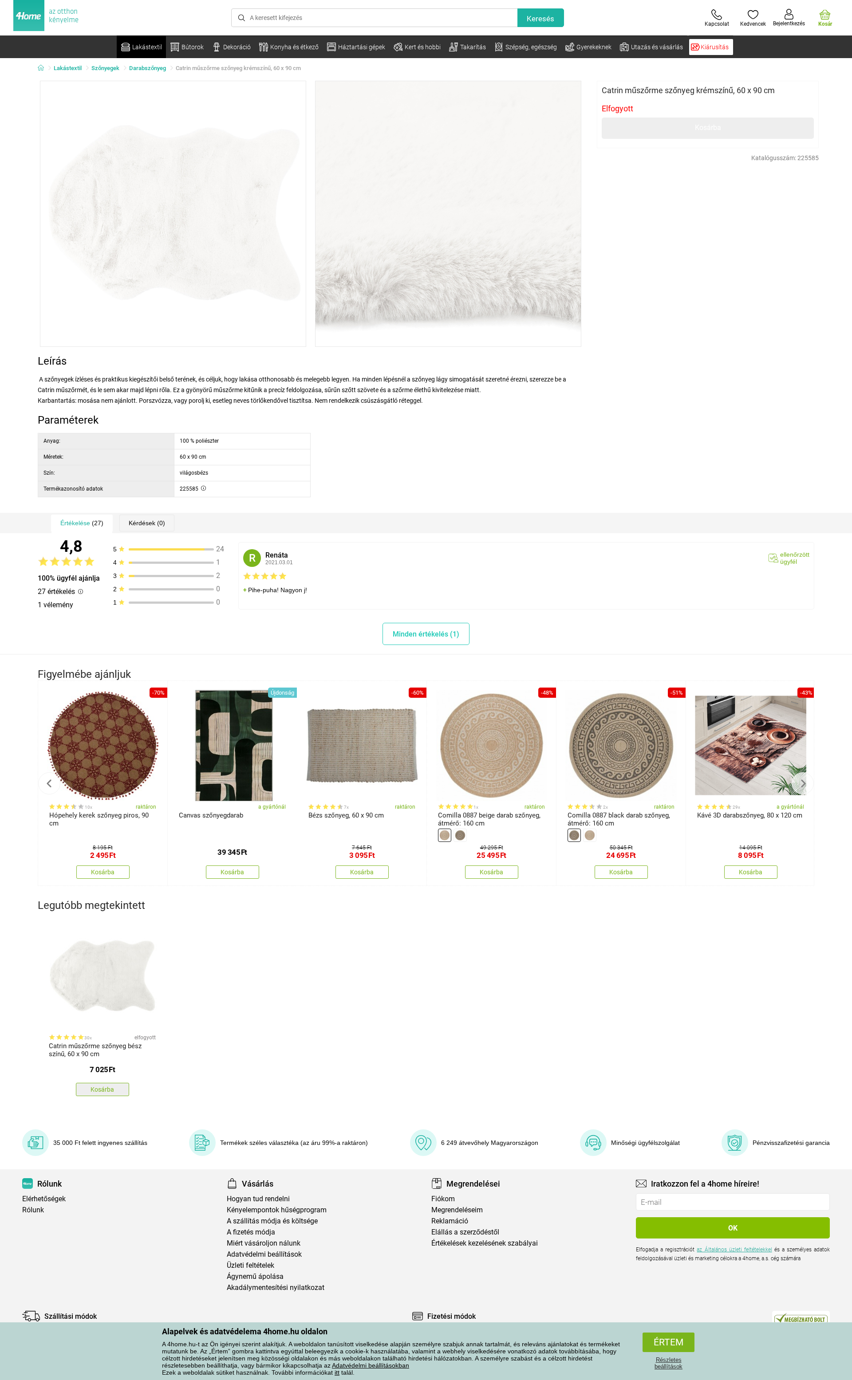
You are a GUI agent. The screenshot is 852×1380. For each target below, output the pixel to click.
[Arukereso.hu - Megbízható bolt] (801, 1318)
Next (803, 783)
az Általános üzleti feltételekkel (734, 1249)
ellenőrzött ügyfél (794, 558)
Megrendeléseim (457, 1210)
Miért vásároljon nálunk (263, 1243)
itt (337, 1372)
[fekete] (460, 835)
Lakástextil (68, 68)
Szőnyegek (105, 68)
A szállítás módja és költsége (272, 1221)
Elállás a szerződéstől (465, 1232)
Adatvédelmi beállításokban (370, 1365)
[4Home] (44, 68)
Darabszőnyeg (147, 68)
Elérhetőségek (44, 1198)
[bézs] (444, 835)
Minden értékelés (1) (426, 634)
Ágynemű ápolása (255, 1276)
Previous (49, 783)
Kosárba (708, 127)
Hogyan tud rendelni (258, 1198)
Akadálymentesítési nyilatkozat (275, 1287)
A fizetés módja (251, 1232)
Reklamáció (449, 1221)
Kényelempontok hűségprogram (277, 1210)
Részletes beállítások (668, 1363)
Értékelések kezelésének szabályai (484, 1243)
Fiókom (443, 1198)
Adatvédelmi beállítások (264, 1254)
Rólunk (33, 1210)
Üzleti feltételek (250, 1265)
